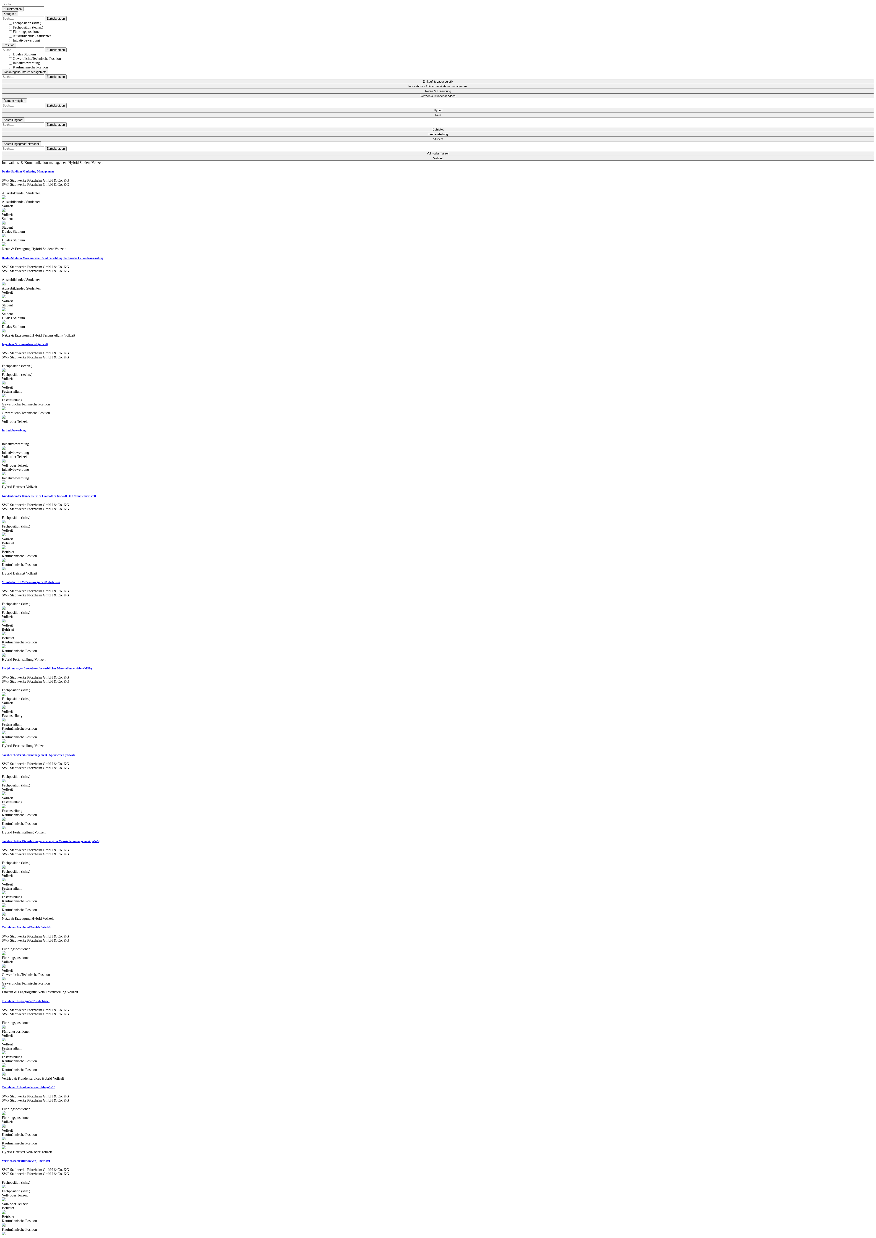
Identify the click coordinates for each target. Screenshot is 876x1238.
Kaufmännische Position (30, 67)
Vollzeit (438, 158)
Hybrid (438, 110)
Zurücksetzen (13, 9)
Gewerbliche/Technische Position (37, 58)
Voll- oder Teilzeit (438, 153)
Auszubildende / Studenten (32, 36)
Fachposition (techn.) (28, 27)
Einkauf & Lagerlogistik (438, 81)
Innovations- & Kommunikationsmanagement (438, 86)
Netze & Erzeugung (438, 91)
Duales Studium (24, 54)
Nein (438, 115)
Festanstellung (438, 134)
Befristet (438, 129)
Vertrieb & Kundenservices (438, 96)
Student (438, 139)
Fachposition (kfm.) (27, 23)
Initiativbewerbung (26, 40)
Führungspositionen (27, 32)
